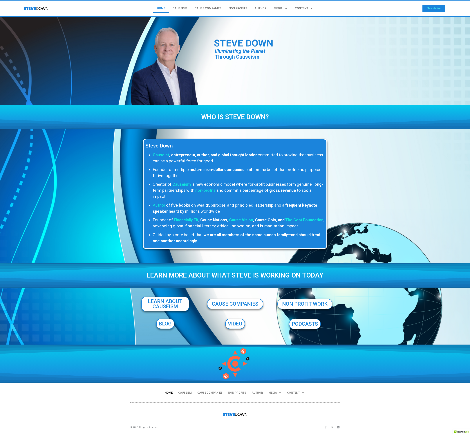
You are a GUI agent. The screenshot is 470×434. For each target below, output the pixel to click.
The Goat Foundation (304, 220)
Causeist (161, 155)
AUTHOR (260, 8)
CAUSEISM (180, 8)
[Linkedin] (338, 427)
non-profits (205, 190)
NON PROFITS (238, 8)
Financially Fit (186, 220)
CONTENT (301, 8)
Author (159, 205)
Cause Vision (241, 220)
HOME (161, 8)
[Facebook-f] (326, 427)
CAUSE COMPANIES (208, 8)
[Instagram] (332, 427)
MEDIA (278, 8)
